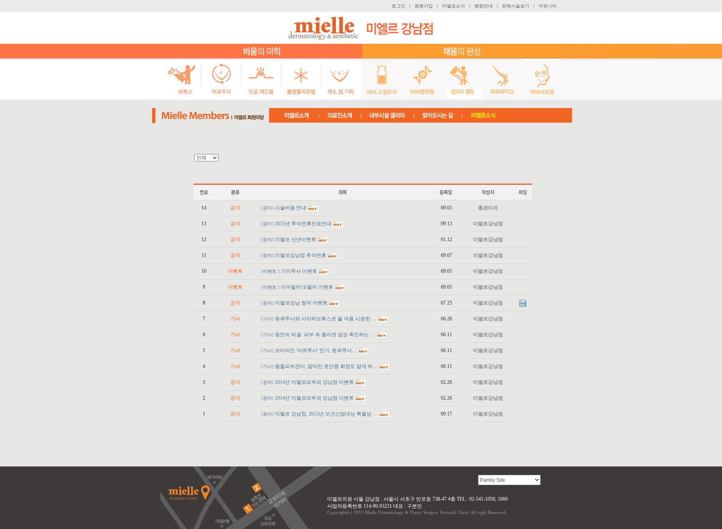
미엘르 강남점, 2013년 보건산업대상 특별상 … (326, 414)
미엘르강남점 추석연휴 (300, 255)
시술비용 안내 (290, 208)
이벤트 (270, 271)
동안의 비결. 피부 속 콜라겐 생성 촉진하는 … (325, 335)
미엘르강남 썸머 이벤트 (301, 303)
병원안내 (483, 5)
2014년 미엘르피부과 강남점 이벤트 (314, 382)
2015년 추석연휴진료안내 (303, 224)
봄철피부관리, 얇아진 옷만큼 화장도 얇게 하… (326, 366)
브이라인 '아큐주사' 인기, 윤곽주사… (316, 350)
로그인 (398, 5)
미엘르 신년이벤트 (295, 239)
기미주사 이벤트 (299, 271)
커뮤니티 (548, 5)
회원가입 (423, 5)
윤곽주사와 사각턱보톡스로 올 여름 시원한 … (325, 319)
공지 (267, 208)
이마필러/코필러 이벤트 (307, 287)
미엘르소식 (453, 5)
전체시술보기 (515, 5)
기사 (267, 319)
